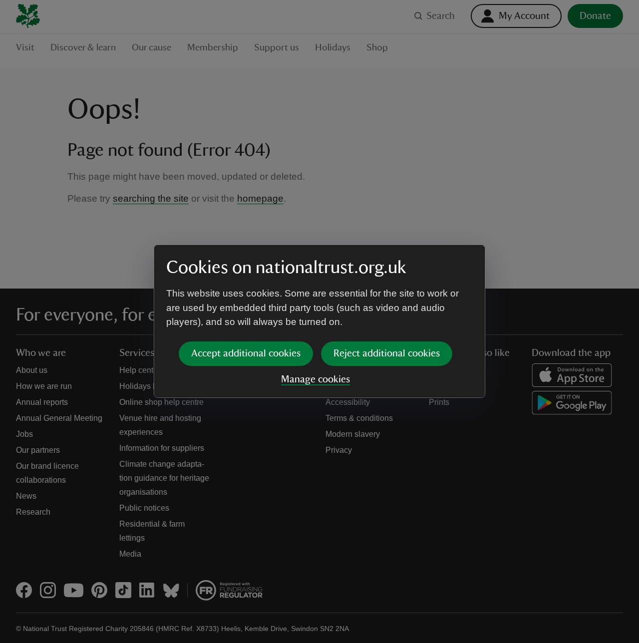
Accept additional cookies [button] (246, 353)
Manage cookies (315, 379)
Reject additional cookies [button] (386, 353)
